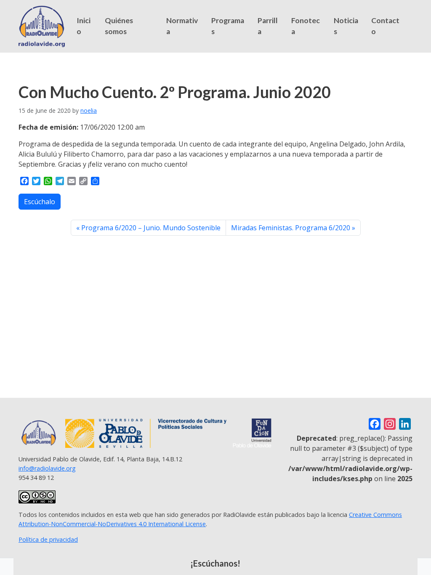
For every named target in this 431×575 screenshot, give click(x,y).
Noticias (346, 26)
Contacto (385, 26)
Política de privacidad (48, 539)
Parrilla (268, 26)
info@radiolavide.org (47, 468)
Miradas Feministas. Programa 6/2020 (290, 227)
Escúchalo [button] (39, 201)
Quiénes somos (119, 26)
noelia (88, 110)
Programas (227, 26)
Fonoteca (305, 26)
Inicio (83, 26)
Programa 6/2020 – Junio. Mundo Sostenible (151, 227)
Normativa (182, 26)
